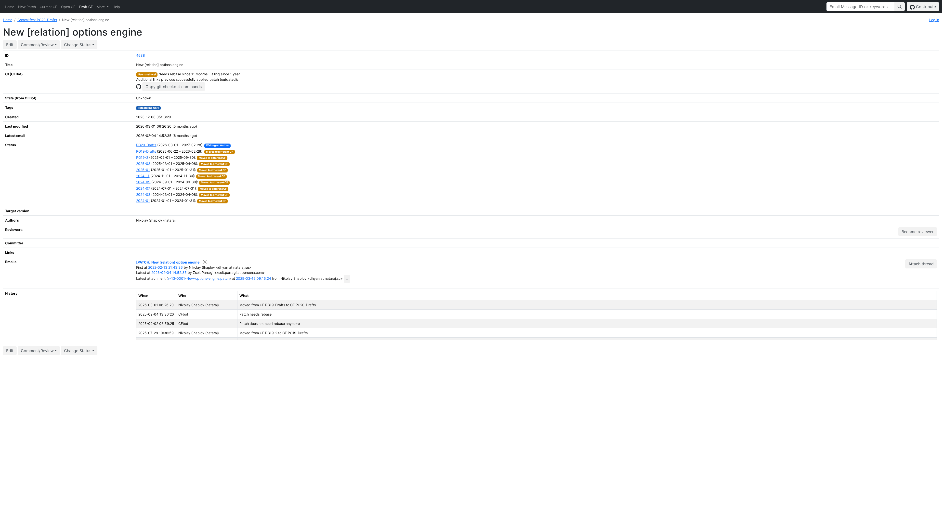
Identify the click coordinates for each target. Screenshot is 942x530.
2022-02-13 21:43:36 (165, 267)
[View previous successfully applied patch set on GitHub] (138, 86)
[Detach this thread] (204, 261)
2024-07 (143, 188)
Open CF (68, 7)
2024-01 (143, 201)
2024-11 (142, 176)
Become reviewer (918, 231)
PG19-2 (142, 157)
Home (9, 7)
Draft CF (86, 7)
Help (116, 7)
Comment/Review (37, 44)
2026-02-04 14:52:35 (169, 272)
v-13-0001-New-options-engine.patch (199, 278)
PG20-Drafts (146, 145)
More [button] (101, 7)
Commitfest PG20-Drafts (37, 20)
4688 (140, 55)
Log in (934, 20)
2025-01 (143, 170)
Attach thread (921, 263)
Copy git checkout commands (173, 86)
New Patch (27, 7)
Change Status (77, 44)
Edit (9, 44)
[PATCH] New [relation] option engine (167, 262)
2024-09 (143, 182)
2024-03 (143, 194)
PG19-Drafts (146, 151)
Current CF (48, 7)
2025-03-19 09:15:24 (253, 278)
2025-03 (143, 163)
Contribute (925, 6)
